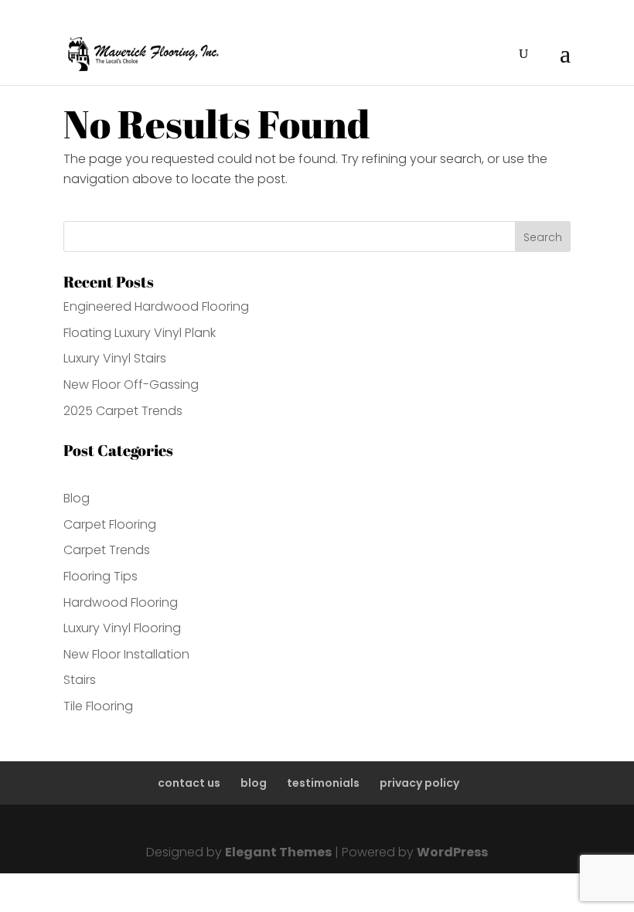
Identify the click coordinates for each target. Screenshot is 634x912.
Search (542, 237)
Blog (76, 498)
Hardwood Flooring (120, 602)
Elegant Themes (278, 852)
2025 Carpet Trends (122, 411)
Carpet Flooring (109, 524)
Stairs (79, 680)
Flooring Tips (100, 576)
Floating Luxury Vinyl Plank (139, 333)
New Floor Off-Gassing (131, 384)
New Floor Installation (126, 654)
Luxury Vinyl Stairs (114, 358)
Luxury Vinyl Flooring (122, 628)
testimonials (323, 783)
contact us (189, 783)
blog (253, 783)
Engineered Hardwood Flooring (156, 306)
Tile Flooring (98, 706)
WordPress (452, 852)
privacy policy (419, 783)
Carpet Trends (106, 550)
